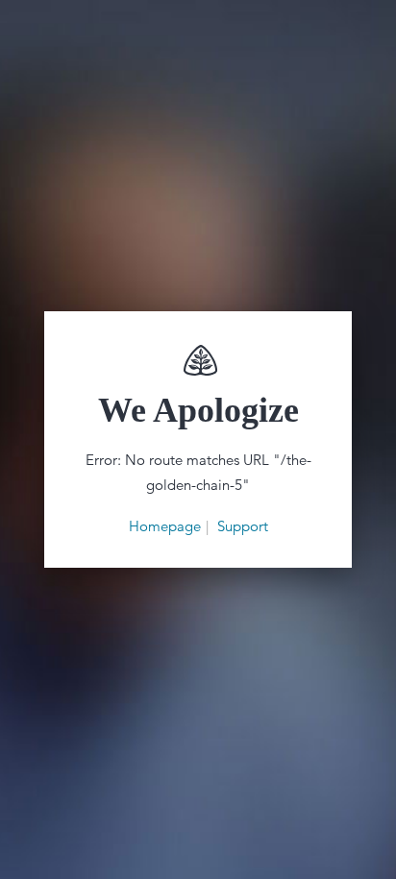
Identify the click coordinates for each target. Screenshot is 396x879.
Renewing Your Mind (198, 360)
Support (242, 526)
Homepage (165, 526)
